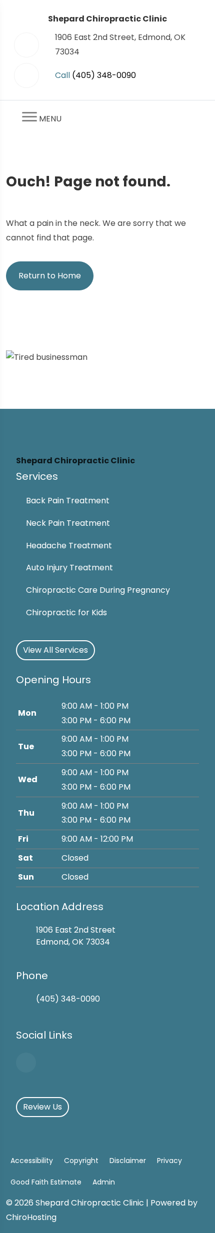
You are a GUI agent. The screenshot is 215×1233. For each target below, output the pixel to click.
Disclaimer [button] (128, 1161)
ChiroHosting (31, 1217)
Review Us (42, 1107)
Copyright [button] (81, 1161)
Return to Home (49, 275)
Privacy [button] (169, 1161)
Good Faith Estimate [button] (46, 1182)
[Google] (26, 1063)
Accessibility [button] (31, 1161)
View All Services (55, 650)
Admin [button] (103, 1182)
